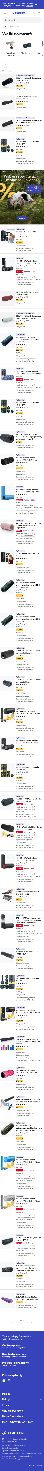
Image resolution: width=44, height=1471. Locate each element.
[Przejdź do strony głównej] (19, 13)
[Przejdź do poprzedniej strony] (14, 1320)
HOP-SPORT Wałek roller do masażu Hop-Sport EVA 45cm (28, 262)
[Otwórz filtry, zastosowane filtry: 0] (5, 65)
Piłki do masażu (27, 53)
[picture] (7, 81)
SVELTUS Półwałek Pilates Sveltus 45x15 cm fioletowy (27, 1298)
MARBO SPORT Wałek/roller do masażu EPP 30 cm (28, 800)
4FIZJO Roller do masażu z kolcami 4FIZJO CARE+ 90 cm (28, 713)
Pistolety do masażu (10, 54)
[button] (34, 277)
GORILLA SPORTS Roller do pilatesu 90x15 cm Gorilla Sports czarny (29, 1041)
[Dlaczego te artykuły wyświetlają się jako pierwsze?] (3, 71)
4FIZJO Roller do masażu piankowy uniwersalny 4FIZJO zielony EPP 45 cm (28, 585)
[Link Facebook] (4, 1381)
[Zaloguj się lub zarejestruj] (33, 13)
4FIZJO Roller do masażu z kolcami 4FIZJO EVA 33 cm (27, 459)
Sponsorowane (6, 171)
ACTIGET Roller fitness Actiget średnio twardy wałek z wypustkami (28, 525)
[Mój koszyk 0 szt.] (39, 13)
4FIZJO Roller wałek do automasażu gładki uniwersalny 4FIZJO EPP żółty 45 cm (29, 1128)
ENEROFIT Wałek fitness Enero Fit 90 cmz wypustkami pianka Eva (29, 1101)
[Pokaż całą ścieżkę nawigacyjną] (3, 27)
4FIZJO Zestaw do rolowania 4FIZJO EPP (27, 143)
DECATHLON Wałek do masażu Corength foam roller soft (28, 317)
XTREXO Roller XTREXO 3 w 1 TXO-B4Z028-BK (27, 893)
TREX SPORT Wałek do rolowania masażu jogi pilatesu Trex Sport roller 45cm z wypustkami (29, 920)
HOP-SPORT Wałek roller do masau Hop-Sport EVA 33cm (27, 742)
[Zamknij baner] (40, 4)
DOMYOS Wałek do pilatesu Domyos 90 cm (27, 98)
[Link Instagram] (9, 1381)
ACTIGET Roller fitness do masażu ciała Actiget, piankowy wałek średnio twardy (29, 437)
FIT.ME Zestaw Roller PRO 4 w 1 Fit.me (28, 233)
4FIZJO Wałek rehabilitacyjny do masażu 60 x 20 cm (29, 828)
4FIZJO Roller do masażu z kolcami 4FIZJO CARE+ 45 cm (28, 1011)
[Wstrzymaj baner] (36, 4)
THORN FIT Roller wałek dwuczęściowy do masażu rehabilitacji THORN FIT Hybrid (28, 1268)
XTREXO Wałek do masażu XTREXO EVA (27, 953)
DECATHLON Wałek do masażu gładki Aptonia (28, 79)
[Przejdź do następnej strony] (29, 1320)
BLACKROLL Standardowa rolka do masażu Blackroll (29, 652)
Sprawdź (22, 218)
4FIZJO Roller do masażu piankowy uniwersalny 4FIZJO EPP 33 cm (28, 339)
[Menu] (5, 13)
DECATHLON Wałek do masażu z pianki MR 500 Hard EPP (29, 122)
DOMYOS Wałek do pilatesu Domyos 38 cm (27, 293)
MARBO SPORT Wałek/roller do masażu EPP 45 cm (28, 1239)
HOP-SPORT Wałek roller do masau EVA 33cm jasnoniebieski (29, 372)
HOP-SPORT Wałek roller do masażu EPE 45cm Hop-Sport (27, 490)
